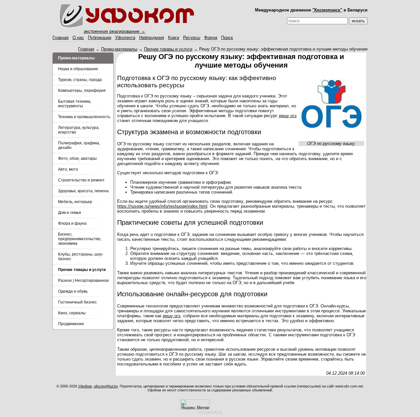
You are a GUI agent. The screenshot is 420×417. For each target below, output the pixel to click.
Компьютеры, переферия (82, 90)
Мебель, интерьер (75, 201)
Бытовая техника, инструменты (74, 103)
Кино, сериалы (72, 313)
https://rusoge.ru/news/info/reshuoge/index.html (162, 206)
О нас (78, 37)
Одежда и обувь (73, 291)
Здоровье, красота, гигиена (83, 191)
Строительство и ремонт (81, 180)
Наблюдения (151, 37)
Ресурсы (191, 37)
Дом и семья (69, 212)
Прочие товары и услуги (168, 49)
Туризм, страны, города (80, 79)
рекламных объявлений (252, 390)
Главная (60, 37)
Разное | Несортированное (83, 280)
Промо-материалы (119, 49)
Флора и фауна (72, 223)
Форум (210, 37)
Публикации (99, 37)
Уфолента (125, 37)
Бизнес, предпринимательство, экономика (79, 239)
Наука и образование (78, 69)
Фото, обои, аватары (77, 158)
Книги (173, 37)
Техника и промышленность (84, 117)
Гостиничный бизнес (77, 302)
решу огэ (288, 115)
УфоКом (85, 386)
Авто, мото (68, 169)
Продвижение (71, 324)
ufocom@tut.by (106, 386)
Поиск (227, 37)
